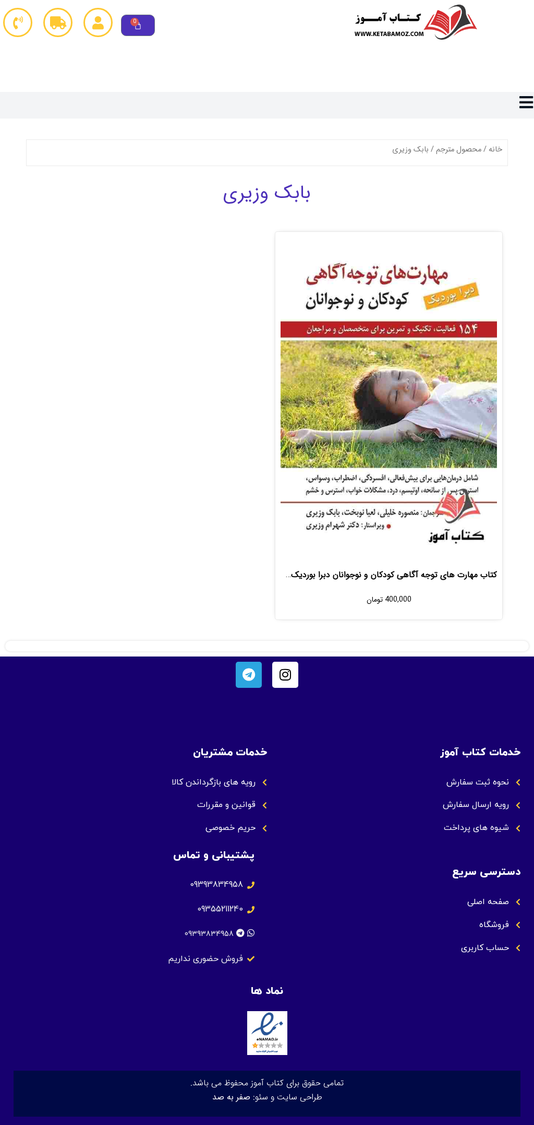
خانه (495, 150)
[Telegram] (249, 675)
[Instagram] (285, 675)
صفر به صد (231, 1097)
